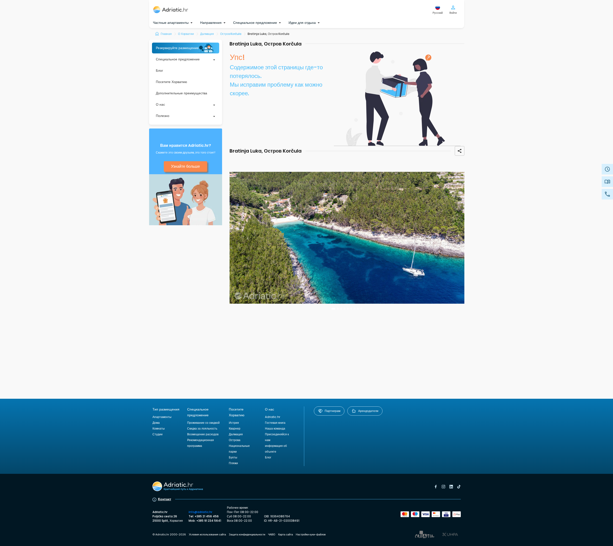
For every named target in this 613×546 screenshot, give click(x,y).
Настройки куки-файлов (311, 534)
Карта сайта (285, 534)
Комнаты (158, 428)
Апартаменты (161, 417)
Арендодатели (368, 411)
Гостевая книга (275, 423)
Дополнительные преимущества (181, 93)
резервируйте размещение (177, 47)
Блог (159, 70)
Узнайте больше (185, 166)
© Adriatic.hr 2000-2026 (169, 534)
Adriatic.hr (272, 417)
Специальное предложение (178, 59)
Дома (156, 423)
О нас (160, 104)
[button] (333, 309)
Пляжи (233, 463)
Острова (234, 440)
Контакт (164, 499)
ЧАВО (271, 534)
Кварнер (234, 428)
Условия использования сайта (207, 534)
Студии (157, 434)
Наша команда (275, 428)
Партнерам (332, 411)
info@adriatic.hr (200, 512)
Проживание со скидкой (203, 423)
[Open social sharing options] (459, 151)
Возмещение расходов (202, 434)
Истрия (234, 423)
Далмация (236, 434)
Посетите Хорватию (171, 81)
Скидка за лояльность (202, 428)
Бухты (233, 457)
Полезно (162, 115)
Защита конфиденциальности (247, 534)
